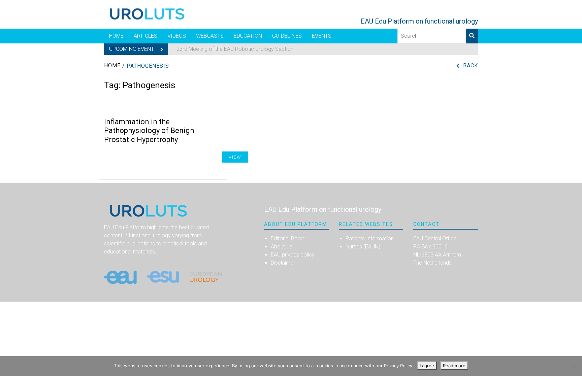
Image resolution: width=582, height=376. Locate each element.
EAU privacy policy (293, 254)
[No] (573, 366)
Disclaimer (283, 263)
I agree (427, 365)
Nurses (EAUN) (363, 246)
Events (321, 36)
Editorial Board (288, 238)
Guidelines (287, 36)
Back (470, 65)
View (235, 157)
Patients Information (370, 238)
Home (116, 36)
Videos (176, 36)
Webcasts (210, 36)
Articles (145, 36)
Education (248, 36)
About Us (281, 246)
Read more (454, 365)
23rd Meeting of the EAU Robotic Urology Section (234, 49)
